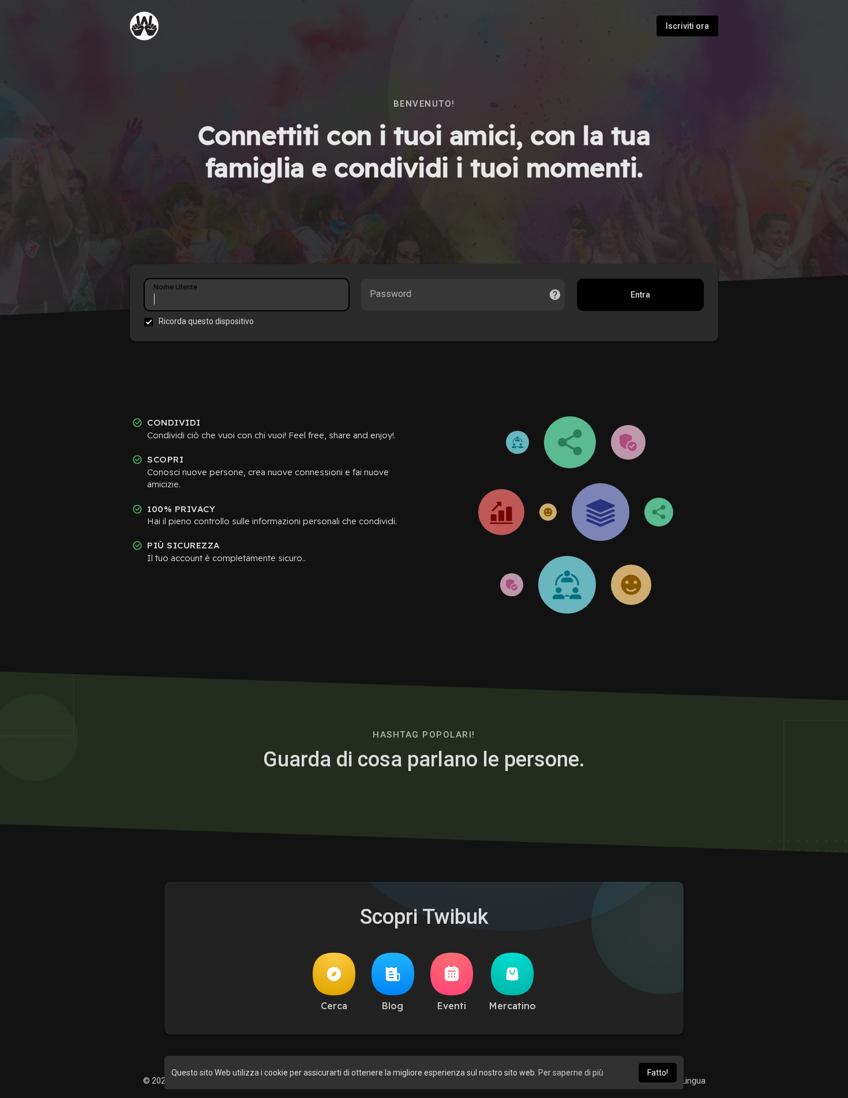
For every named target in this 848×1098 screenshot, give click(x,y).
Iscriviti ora (687, 26)
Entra (640, 294)
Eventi (451, 1005)
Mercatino (512, 1005)
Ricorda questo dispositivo (206, 321)
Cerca (334, 1005)
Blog (392, 1005)
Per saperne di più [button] (570, 1072)
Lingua (693, 1080)
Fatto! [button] (657, 1072)
